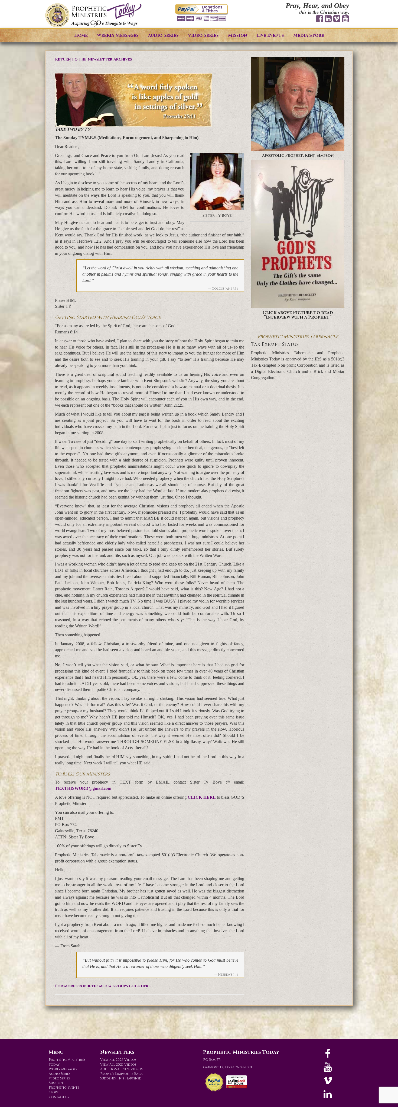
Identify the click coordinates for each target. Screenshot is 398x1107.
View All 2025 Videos (118, 1064)
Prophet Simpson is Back (121, 1074)
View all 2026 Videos (118, 1060)
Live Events (270, 35)
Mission (237, 35)
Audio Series (163, 35)
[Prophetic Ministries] (93, 15)
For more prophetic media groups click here (103, 986)
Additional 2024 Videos (121, 1069)
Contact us (59, 1097)
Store (53, 1092)
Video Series (203, 35)
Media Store (308, 35)
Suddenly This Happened (121, 1078)
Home (81, 35)
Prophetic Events (64, 1087)
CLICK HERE (202, 797)
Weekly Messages (118, 35)
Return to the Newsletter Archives (93, 59)
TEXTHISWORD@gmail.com (83, 788)
